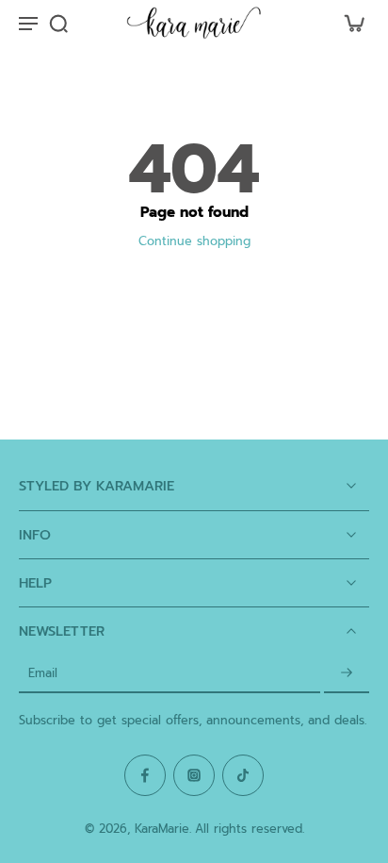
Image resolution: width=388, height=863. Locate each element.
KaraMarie (162, 829)
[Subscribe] (346, 674)
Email (42, 674)
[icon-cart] (348, 22)
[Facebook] (145, 775)
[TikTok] (243, 775)
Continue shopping (194, 241)
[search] (58, 22)
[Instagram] (194, 775)
